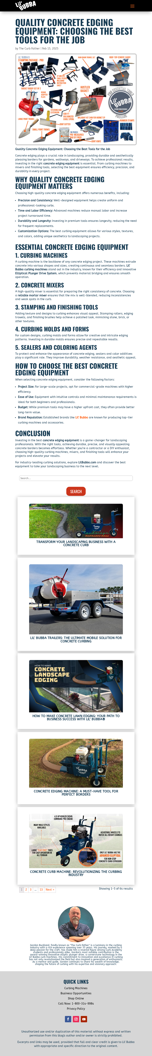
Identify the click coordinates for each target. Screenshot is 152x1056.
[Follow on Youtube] (84, 1019)
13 (41, 889)
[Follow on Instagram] (76, 1019)
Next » (50, 889)
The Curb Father (29, 48)
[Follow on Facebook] (68, 1019)
